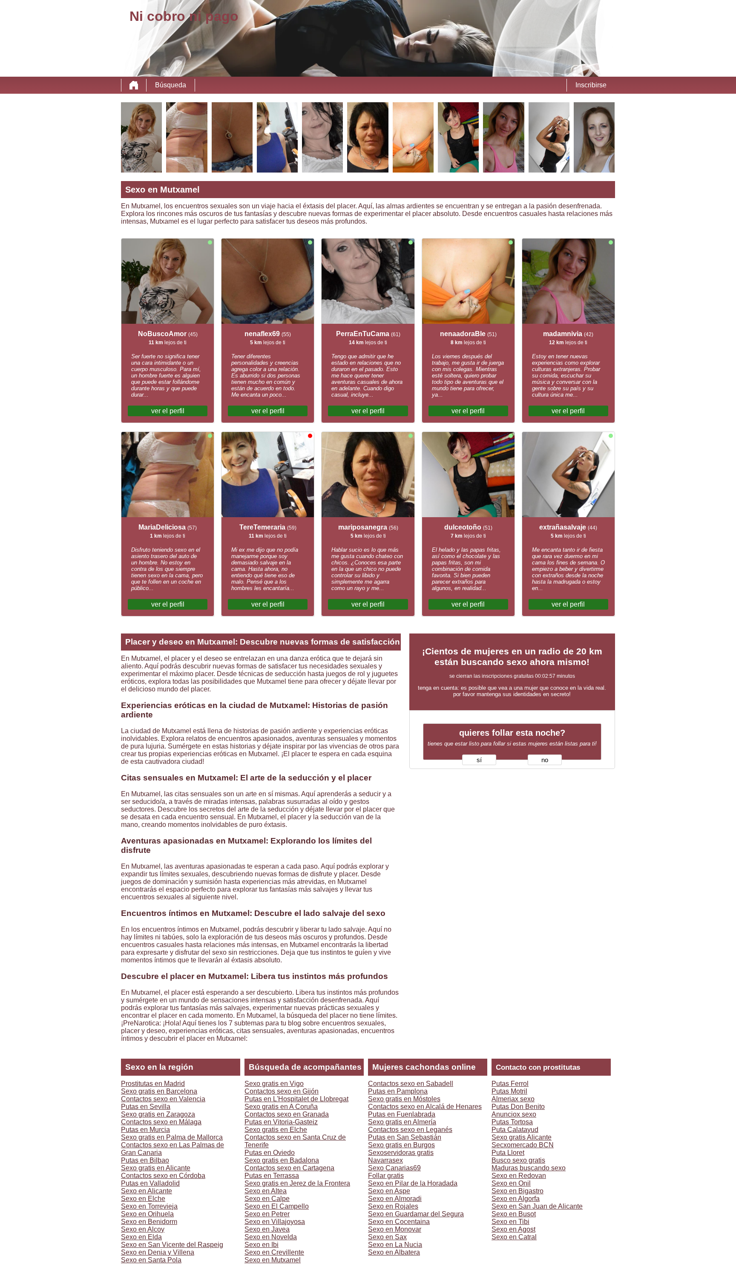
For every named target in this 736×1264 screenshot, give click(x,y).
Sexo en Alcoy (142, 1229)
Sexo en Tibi (510, 1221)
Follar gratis (386, 1175)
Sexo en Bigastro (517, 1191)
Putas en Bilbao (145, 1160)
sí (479, 760)
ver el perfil (167, 411)
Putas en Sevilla (145, 1106)
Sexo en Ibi (261, 1244)
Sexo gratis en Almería (402, 1122)
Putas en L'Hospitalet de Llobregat (296, 1099)
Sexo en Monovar (394, 1229)
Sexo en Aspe (389, 1191)
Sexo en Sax (387, 1237)
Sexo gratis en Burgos (401, 1145)
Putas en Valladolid (150, 1183)
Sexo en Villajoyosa (274, 1221)
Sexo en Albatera (394, 1252)
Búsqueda (170, 85)
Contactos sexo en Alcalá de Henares (425, 1106)
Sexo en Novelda (270, 1237)
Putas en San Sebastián (404, 1137)
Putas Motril (509, 1091)
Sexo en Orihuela (147, 1214)
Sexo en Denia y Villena (157, 1252)
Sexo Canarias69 (394, 1168)
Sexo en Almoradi (395, 1198)
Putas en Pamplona (398, 1091)
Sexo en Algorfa (516, 1198)
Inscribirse (591, 85)
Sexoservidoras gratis (401, 1152)
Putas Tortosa (512, 1122)
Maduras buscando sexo (529, 1168)
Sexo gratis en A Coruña (281, 1106)
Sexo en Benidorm (149, 1221)
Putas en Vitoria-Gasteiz (281, 1122)
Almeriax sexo (513, 1099)
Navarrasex (385, 1160)
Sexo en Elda (141, 1237)
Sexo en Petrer (267, 1214)
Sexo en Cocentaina (399, 1221)
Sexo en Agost (513, 1229)
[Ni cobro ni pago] (133, 85)
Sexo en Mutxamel (272, 1260)
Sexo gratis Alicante (522, 1137)
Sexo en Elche (143, 1198)
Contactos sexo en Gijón (281, 1091)
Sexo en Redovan (519, 1175)
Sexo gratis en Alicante (155, 1168)
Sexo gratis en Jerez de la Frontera (297, 1183)
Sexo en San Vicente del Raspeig (172, 1244)
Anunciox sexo (514, 1114)
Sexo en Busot (514, 1214)
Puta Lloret (508, 1152)
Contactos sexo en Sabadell (410, 1083)
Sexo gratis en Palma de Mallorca (172, 1137)
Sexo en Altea (265, 1191)
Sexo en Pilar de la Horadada (412, 1183)
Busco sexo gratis (518, 1160)
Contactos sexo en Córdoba (163, 1175)
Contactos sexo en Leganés (410, 1129)
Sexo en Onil (511, 1183)
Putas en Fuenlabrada (401, 1114)
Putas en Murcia (145, 1129)
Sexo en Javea (267, 1229)
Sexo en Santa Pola (151, 1260)
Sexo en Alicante (146, 1191)
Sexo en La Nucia (395, 1244)
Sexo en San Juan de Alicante (537, 1206)
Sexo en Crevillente (274, 1252)
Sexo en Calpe (267, 1198)
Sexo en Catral (514, 1237)
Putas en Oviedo (269, 1152)
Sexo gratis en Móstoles (404, 1099)
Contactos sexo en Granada (286, 1114)
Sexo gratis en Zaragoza (158, 1114)
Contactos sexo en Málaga (161, 1122)
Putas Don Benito (518, 1106)
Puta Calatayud (515, 1129)
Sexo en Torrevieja (149, 1206)
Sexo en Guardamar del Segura (416, 1214)
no (544, 760)
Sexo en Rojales (393, 1206)
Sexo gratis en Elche (275, 1129)
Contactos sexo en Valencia (163, 1099)
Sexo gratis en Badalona (281, 1160)
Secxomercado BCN (523, 1145)
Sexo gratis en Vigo (274, 1083)
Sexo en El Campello (276, 1206)
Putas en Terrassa (271, 1175)
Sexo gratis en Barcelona (159, 1091)
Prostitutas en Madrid (153, 1083)
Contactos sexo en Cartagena (289, 1168)
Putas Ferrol (510, 1083)
